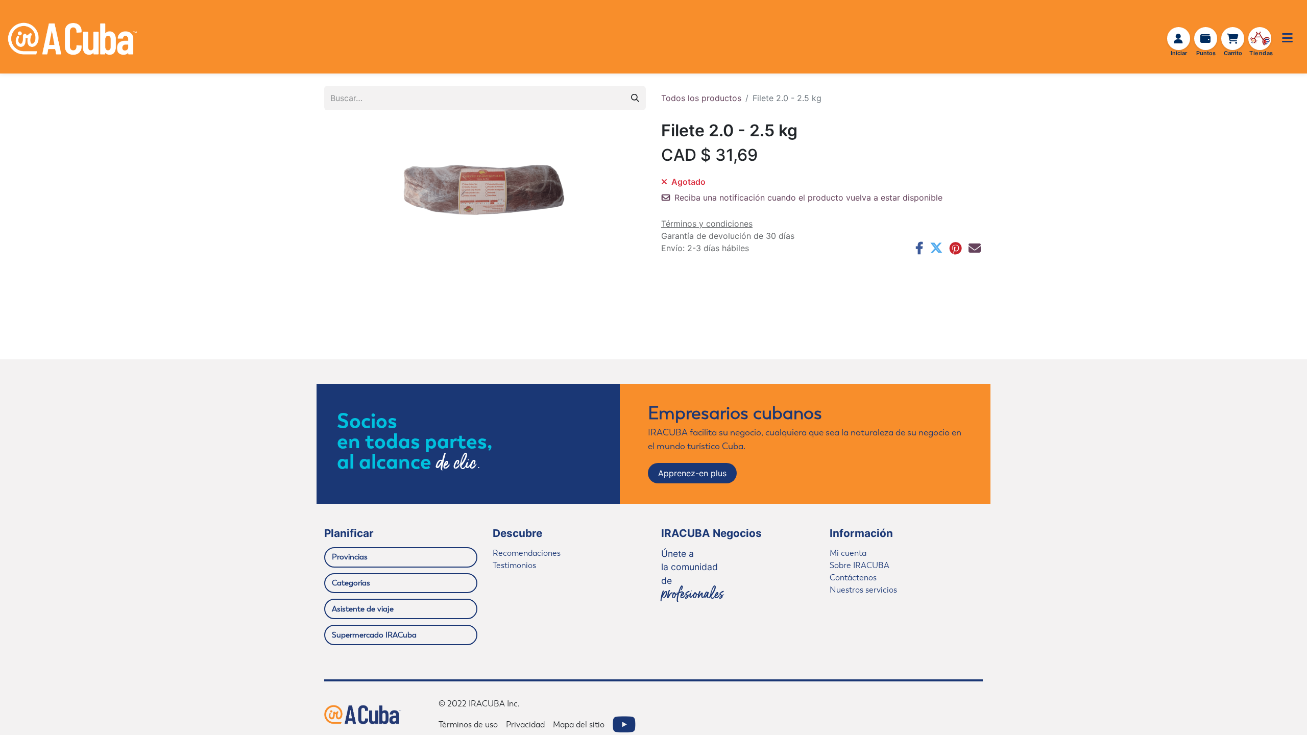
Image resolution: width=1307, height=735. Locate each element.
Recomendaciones (527, 553)
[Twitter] (936, 248)
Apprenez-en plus (692, 473)
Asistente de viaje (363, 609)
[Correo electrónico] (975, 248)
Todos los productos (701, 98)
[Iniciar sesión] (1178, 39)
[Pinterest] (955, 248)
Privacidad (525, 724)
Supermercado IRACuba (374, 635)
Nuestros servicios (863, 590)
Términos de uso (468, 724)
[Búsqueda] (635, 98)
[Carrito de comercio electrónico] (1233, 39)
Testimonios (514, 565)
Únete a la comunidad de (692, 574)
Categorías (351, 582)
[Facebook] (919, 248)
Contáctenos (853, 577)
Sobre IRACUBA (859, 565)
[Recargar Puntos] (1205, 39)
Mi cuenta (848, 553)
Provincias (350, 556)
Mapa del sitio (578, 724)
